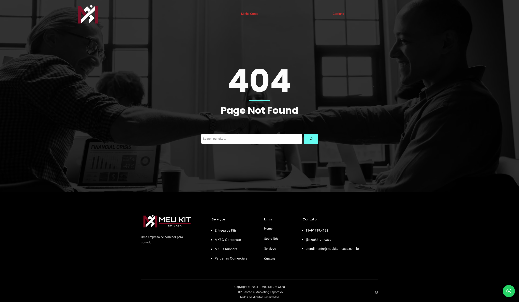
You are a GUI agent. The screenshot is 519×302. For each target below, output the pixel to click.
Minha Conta (249, 14)
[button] (509, 291)
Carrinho (338, 14)
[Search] (311, 139)
